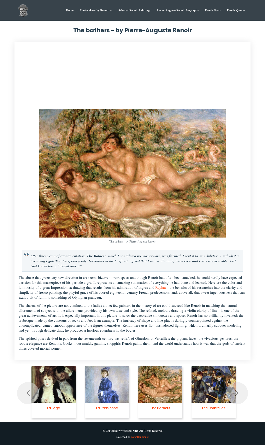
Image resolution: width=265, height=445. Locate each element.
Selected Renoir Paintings (134, 10)
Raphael (161, 287)
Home (69, 10)
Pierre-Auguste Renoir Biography (178, 10)
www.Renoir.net (140, 437)
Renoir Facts (213, 10)
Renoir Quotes (236, 10)
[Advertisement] (132, 78)
